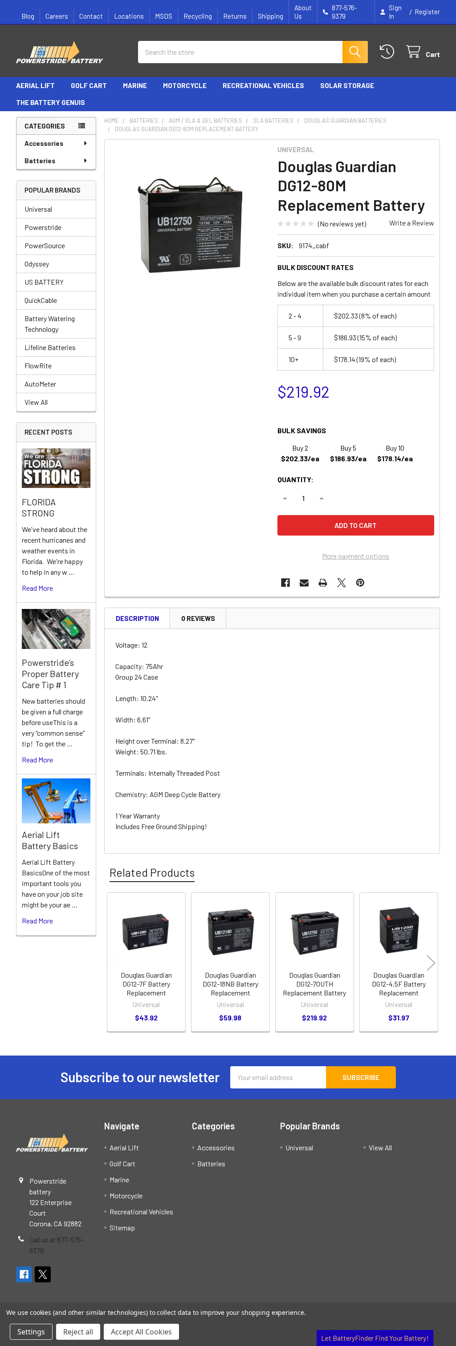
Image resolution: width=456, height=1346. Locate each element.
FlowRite (38, 365)
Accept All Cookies (141, 1332)
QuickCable (40, 300)
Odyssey (36, 263)
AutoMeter (40, 383)
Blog (27, 16)
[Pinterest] (360, 583)
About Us (303, 12)
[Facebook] (285, 583)
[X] (342, 583)
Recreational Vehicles (263, 85)
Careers (56, 16)
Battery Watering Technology (49, 323)
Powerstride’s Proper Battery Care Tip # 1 (50, 673)
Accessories (43, 143)
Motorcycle (185, 85)
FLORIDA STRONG (39, 507)
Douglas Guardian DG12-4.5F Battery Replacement (399, 984)
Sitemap (122, 1227)
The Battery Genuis (50, 102)
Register (427, 12)
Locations (129, 16)
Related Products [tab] (152, 872)
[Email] (304, 583)
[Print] (323, 583)
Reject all (78, 1332)
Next (431, 963)
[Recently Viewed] (389, 52)
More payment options (355, 556)
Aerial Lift (35, 85)
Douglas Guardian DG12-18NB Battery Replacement (230, 984)
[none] (188, 223)
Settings (31, 1332)
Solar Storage (347, 85)
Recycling (197, 16)
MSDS (163, 16)
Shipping (270, 16)
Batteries (39, 161)
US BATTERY (44, 282)
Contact (91, 16)
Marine (135, 85)
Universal (38, 209)
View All (36, 402)
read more (37, 588)
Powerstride (42, 227)
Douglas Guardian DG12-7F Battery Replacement (146, 984)
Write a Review (411, 222)
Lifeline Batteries (50, 347)
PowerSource (44, 245)
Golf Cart (89, 85)
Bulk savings (301, 430)
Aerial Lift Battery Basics (50, 840)
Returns (235, 16)
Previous (113, 963)
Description (137, 618)
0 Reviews (198, 618)
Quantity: (295, 479)
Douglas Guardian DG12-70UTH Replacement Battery (314, 984)
